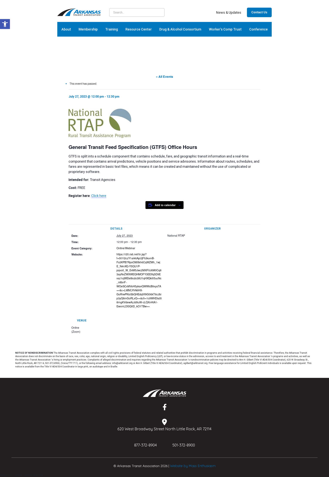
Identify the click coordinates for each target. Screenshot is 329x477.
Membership (88, 29)
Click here (98, 196)
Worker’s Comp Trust (225, 29)
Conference (258, 29)
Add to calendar (165, 205)
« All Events (164, 76)
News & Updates (228, 12)
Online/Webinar (126, 248)
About (66, 29)
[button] (5, 24)
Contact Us (259, 12)
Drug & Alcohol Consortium (180, 29)
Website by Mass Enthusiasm (193, 466)
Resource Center (138, 29)
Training (111, 29)
